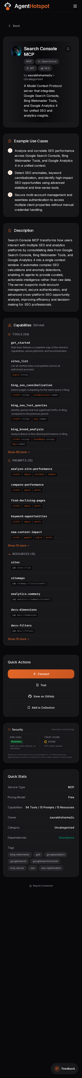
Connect (43, 674)
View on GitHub (43, 696)
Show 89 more (17, 452)
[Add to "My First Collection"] (68, 49)
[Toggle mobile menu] (75, 6)
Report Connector (43, 885)
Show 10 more (17, 545)
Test (43, 685)
